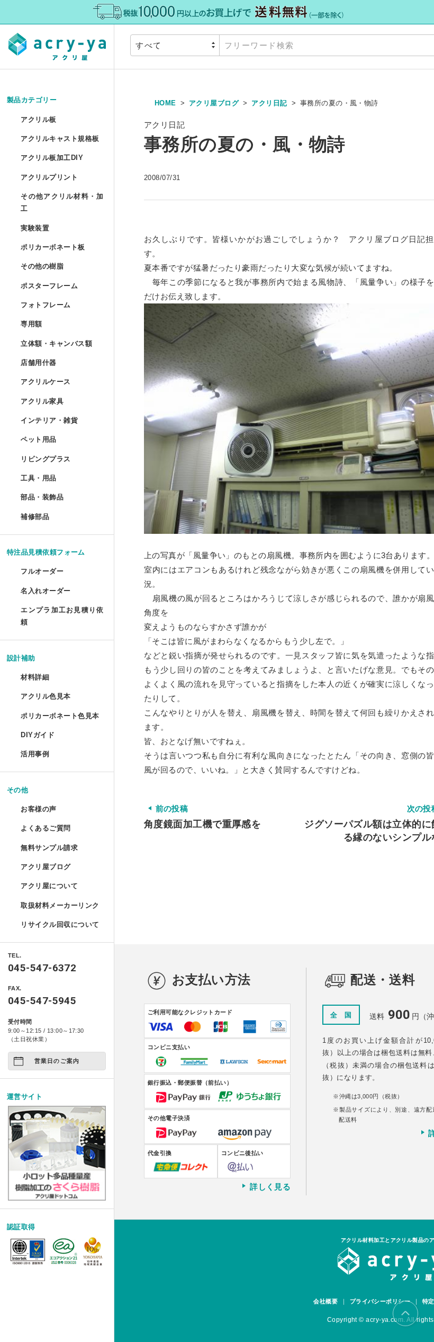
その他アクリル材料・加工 (62, 202)
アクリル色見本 (45, 696)
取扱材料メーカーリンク (60, 905)
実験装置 (35, 228)
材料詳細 (35, 677)
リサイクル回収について (60, 924)
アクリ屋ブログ (45, 867)
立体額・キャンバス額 (56, 343)
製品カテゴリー (32, 100)
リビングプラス (45, 459)
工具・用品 (38, 478)
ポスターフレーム (49, 286)
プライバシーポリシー (380, 1301)
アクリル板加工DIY (52, 158)
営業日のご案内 (56, 1061)
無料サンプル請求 (49, 848)
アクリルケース (45, 382)
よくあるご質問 (45, 828)
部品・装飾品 (42, 497)
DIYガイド (38, 735)
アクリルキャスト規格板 (60, 138)
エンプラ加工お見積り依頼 (62, 616)
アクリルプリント (49, 177)
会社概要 (325, 1301)
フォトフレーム (45, 305)
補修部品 (35, 517)
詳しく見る (270, 1186)
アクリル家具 (42, 401)
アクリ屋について (49, 886)
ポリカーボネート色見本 (60, 716)
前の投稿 (202, 816)
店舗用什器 (38, 362)
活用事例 (35, 754)
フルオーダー (42, 571)
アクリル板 (38, 119)
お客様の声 (38, 809)
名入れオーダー (45, 591)
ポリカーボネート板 (53, 247)
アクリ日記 (269, 103)
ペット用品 (38, 439)
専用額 (31, 324)
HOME (165, 103)
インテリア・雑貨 (49, 420)
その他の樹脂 (42, 266)
